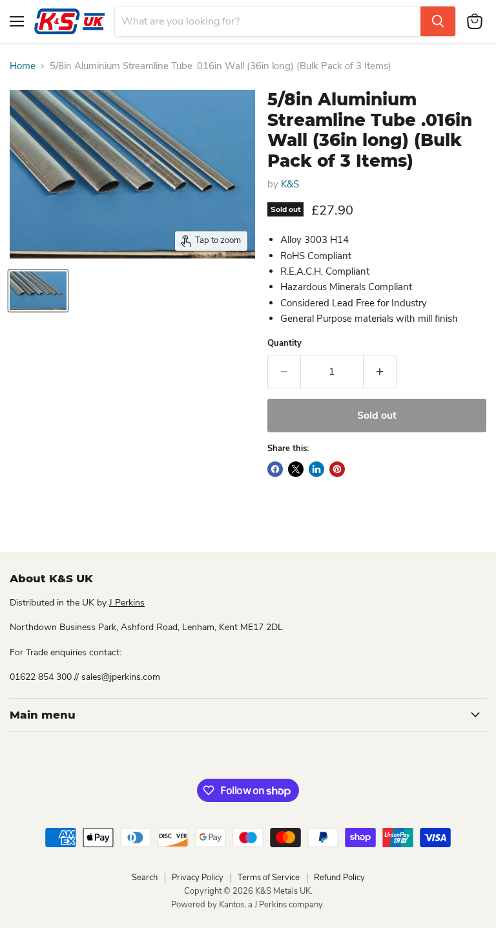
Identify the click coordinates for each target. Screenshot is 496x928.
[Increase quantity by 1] (380, 371)
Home (23, 66)
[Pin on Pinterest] (337, 469)
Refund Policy (339, 877)
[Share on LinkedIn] (316, 469)
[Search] (437, 21)
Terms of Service (269, 877)
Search (145, 877)
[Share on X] (296, 469)
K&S (290, 184)
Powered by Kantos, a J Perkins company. (248, 905)
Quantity (284, 343)
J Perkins (127, 602)
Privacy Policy (197, 877)
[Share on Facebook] (275, 469)
